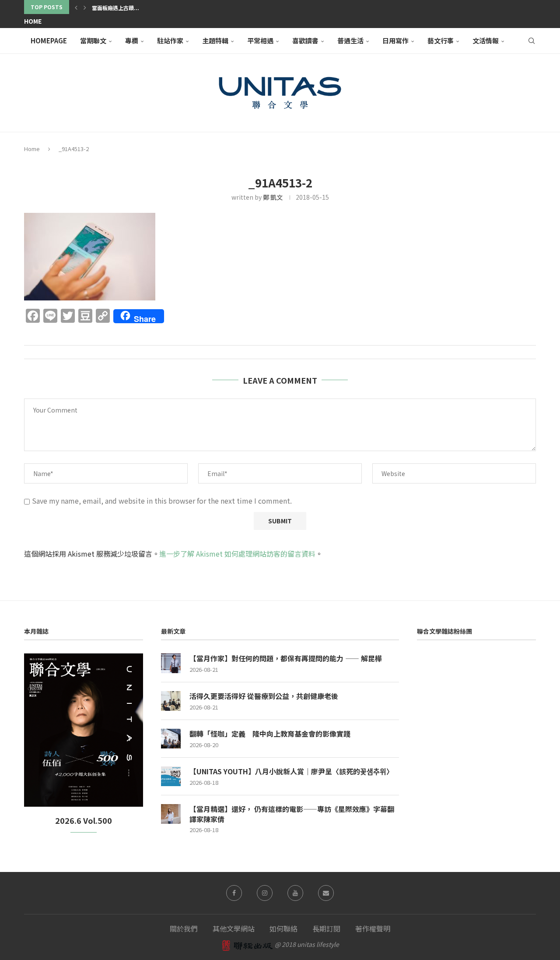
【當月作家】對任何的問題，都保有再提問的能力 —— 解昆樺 (285, 658)
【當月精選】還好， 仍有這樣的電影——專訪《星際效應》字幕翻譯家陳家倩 (291, 814)
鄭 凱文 (273, 197)
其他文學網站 (234, 928)
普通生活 (350, 40)
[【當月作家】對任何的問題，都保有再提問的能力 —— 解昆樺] (171, 663)
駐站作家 (170, 40)
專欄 (131, 40)
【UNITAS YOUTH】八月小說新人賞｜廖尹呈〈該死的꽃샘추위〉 (291, 771)
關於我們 (184, 928)
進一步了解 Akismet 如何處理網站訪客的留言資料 (237, 553)
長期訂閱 (326, 928)
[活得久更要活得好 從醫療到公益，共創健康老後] (171, 701)
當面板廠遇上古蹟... (115, 7)
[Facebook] (234, 893)
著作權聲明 (372, 928)
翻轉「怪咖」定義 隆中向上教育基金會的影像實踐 (269, 733)
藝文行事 (440, 40)
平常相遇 (260, 40)
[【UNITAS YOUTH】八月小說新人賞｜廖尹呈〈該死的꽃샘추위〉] (171, 776)
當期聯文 (93, 40)
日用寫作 (395, 40)
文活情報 (485, 40)
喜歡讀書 (305, 40)
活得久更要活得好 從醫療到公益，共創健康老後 (263, 696)
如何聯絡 (284, 928)
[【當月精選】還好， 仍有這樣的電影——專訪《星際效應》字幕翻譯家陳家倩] (171, 814)
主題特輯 (215, 40)
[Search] (531, 40)
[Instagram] (265, 893)
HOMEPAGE (49, 40)
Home (33, 21)
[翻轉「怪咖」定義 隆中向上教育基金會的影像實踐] (171, 738)
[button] (76, 7)
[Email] (326, 893)
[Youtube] (295, 893)
